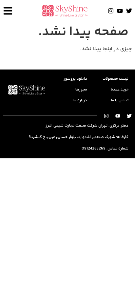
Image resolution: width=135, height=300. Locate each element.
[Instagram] (111, 11)
